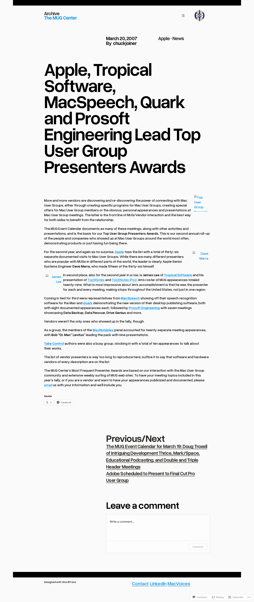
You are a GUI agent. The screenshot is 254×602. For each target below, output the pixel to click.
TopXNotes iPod (124, 280)
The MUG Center (60, 18)
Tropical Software (178, 275)
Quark (87, 303)
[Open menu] (183, 15)
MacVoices (179, 583)
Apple (164, 38)
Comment (197, 546)
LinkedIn (158, 583)
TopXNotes (96, 280)
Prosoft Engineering (144, 308)
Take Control (54, 343)
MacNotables (103, 330)
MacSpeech (130, 298)
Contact (140, 583)
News (178, 38)
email (48, 385)
